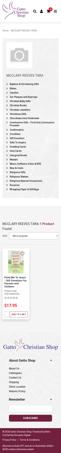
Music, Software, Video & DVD (25, 163)
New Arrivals (16, 168)
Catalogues (15, 373)
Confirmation (17, 129)
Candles (14, 92)
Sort (4, 235)
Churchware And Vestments (24, 118)
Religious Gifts (18, 172)
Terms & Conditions (30, 440)
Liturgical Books (18, 155)
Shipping (14, 382)
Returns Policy (17, 391)
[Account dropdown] (42, 11)
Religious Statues (19, 176)
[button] (48, 11)
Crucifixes (15, 134)
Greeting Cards (18, 146)
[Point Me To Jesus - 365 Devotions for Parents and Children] (15, 261)
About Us (14, 368)
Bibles (13, 88)
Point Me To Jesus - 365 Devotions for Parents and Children (15, 282)
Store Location (17, 386)
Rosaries (15, 185)
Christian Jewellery (20, 109)
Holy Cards (16, 151)
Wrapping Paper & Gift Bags (24, 189)
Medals (14, 159)
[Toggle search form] (35, 11)
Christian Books (18, 105)
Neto (47, 431)
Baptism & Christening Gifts (24, 84)
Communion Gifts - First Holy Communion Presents (32, 124)
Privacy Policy (9, 440)
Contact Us (15, 377)
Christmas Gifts (18, 114)
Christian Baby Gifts (20, 101)
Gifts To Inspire (18, 142)
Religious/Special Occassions (26, 181)
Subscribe (30, 418)
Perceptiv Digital (22, 435)
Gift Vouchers (17, 138)
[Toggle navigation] (56, 11)
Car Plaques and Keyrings (23, 97)
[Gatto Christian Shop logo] (15, 11)
